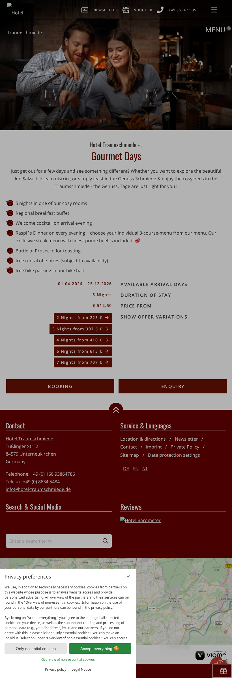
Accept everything (96, 648)
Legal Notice (81, 669)
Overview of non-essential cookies (68, 659)
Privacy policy (55, 669)
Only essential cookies (36, 648)
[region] (68, 610)
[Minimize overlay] (128, 576)
